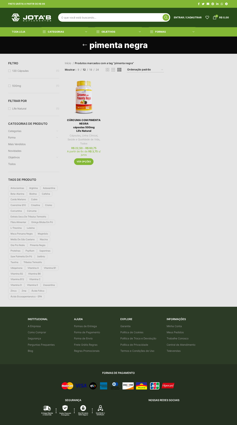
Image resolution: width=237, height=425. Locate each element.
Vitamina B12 (17, 279)
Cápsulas (75, 135)
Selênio (41, 256)
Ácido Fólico (37, 290)
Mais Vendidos (17, 144)
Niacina (44, 239)
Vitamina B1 (50, 268)
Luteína (31, 227)
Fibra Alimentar (18, 222)
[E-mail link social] (208, 3)
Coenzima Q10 (18, 205)
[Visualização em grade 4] (119, 69)
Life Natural (19, 108)
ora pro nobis (18, 245)
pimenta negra (37, 245)
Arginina (33, 188)
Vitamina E (32, 285)
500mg (16, 85)
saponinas (44, 250)
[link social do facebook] (199, 3)
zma (24, 290)
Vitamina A (33, 268)
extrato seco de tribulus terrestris (28, 216)
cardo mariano (18, 199)
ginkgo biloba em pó (42, 222)
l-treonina (16, 227)
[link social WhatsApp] (222, 3)
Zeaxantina (49, 285)
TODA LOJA (18, 31)
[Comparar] (100, 84)
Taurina (14, 262)
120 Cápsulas (20, 70)
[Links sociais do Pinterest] (212, 3)
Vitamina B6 (34, 273)
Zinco (13, 290)
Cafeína (46, 193)
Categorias (14, 131)
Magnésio (43, 233)
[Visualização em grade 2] (107, 69)
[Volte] (84, 45)
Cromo (48, 205)
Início (68, 63)
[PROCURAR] (166, 17)
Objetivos (14, 157)
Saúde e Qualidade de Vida (83, 139)
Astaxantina (49, 188)
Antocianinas (17, 188)
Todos (12, 164)
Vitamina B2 (17, 273)
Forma (12, 137)
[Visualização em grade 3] (113, 69)
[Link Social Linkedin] (217, 3)
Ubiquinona (16, 268)
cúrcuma (31, 210)
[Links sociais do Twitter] (203, 3)
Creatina (35, 205)
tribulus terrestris (33, 262)
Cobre (34, 199)
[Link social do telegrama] (226, 3)
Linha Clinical (89, 135)
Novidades (14, 150)
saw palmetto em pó (21, 256)
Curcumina (16, 210)
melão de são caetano (23, 239)
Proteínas (15, 250)
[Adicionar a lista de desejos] (100, 92)
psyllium (30, 250)
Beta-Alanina (17, 193)
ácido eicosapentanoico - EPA (26, 296)
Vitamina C (35, 279)
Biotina (33, 193)
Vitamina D (16, 285)
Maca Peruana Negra (22, 233)
